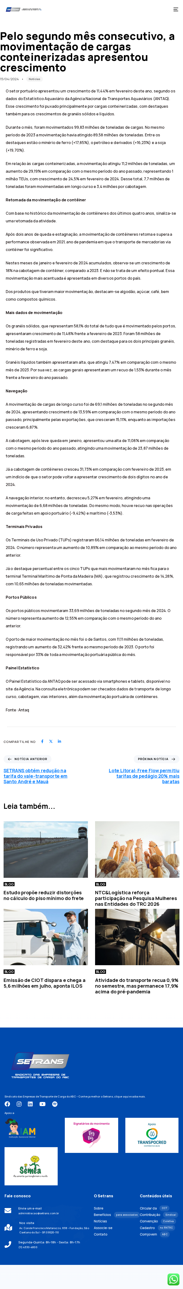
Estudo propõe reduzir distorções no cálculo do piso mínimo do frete (44, 895)
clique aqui (121, 1096)
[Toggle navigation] (149, 9)
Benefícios (113, 1215)
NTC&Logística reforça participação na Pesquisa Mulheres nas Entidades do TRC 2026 (136, 898)
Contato (100, 1234)
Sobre (99, 1208)
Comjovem (154, 1234)
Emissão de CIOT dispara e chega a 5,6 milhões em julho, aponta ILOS (45, 983)
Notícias (34, 79)
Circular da (154, 1208)
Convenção (157, 1221)
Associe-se (103, 1228)
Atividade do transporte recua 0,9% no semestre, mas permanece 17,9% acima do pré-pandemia (136, 986)
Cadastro (156, 1228)
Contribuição (158, 1215)
